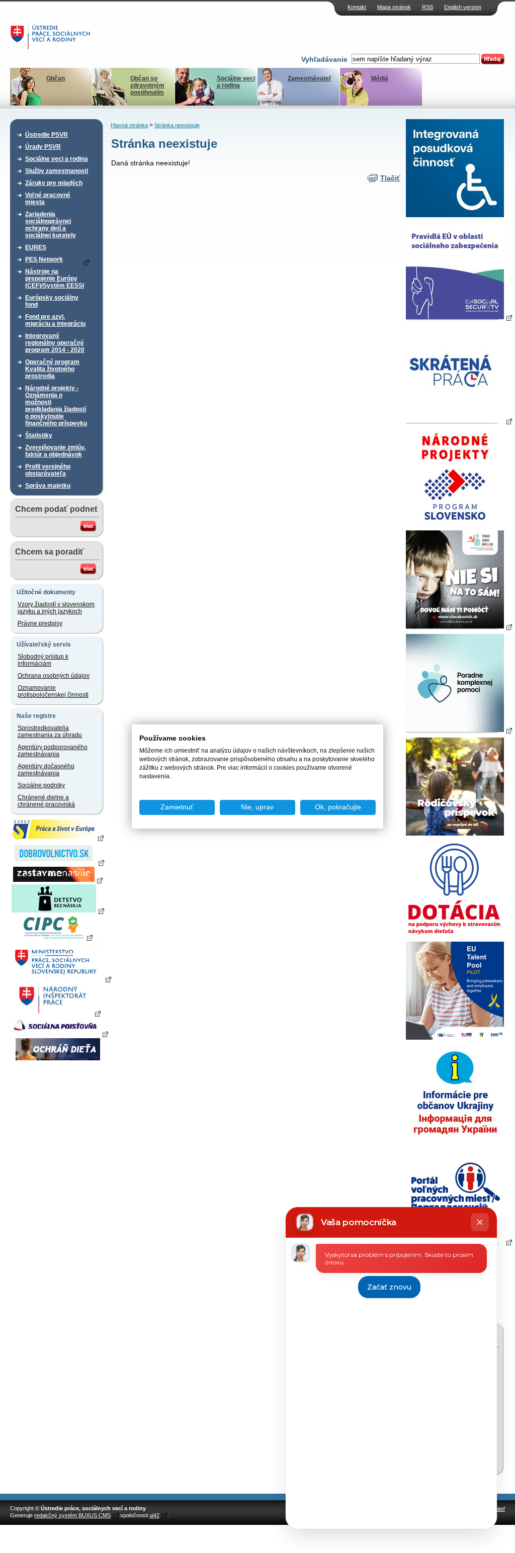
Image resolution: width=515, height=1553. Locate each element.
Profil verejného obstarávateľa (47, 470)
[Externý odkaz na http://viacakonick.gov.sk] (459, 626)
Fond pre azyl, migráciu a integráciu (55, 320)
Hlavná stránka (129, 125)
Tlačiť (390, 178)
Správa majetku (47, 485)
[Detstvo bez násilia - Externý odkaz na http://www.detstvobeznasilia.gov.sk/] (58, 910)
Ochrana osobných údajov (54, 675)
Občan (55, 78)
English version (462, 7)
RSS (427, 7)
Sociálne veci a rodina (236, 82)
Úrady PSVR (43, 146)
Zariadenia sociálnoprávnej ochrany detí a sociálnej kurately (50, 225)
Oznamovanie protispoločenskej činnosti (53, 691)
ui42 (154, 1515)
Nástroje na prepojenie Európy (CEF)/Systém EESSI (54, 278)
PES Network (44, 259)
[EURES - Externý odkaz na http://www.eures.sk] (58, 837)
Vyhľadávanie (324, 59)
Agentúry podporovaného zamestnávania (53, 751)
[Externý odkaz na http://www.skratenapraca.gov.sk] (459, 420)
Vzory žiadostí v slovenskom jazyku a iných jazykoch (56, 608)
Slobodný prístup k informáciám (43, 660)
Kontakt (357, 7)
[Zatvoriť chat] (480, 1222)
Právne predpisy (40, 623)
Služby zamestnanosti (56, 170)
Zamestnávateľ (309, 78)
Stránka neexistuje (177, 125)
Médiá (379, 78)
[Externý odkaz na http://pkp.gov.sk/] (459, 730)
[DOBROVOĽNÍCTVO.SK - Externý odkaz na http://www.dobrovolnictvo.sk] (58, 862)
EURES (35, 247)
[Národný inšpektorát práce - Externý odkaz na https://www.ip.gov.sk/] (58, 1013)
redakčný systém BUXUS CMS (72, 1515)
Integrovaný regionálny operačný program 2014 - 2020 (54, 342)
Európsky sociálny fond (51, 301)
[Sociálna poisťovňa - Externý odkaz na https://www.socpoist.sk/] (59, 1033)
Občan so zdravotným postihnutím (147, 85)
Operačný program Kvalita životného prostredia (52, 369)
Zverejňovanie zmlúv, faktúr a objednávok (55, 451)
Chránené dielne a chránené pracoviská (46, 801)
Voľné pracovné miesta (47, 199)
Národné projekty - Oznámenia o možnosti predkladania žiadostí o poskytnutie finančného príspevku (56, 406)
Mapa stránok (394, 7)
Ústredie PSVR (46, 134)
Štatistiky (38, 435)
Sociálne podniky (41, 785)
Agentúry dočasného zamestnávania (46, 770)
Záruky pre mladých (53, 183)
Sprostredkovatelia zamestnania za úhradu (50, 731)
